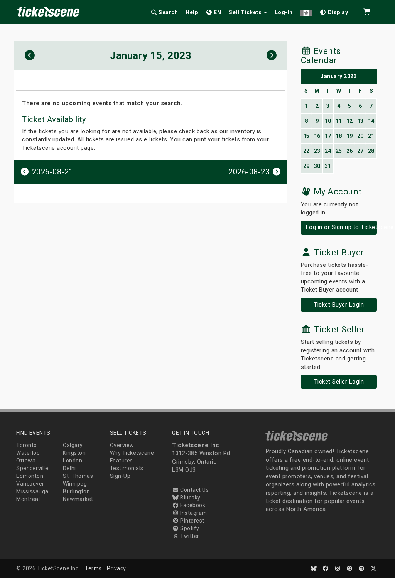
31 (328, 166)
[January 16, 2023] (271, 55)
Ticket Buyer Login (339, 304)
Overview (122, 445)
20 (360, 136)
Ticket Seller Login (339, 381)
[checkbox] (334, 11)
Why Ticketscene (132, 453)
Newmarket (78, 499)
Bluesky (190, 497)
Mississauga (32, 491)
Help (192, 12)
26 (349, 151)
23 (317, 151)
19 (349, 136)
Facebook (192, 505)
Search (167, 12)
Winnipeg (75, 484)
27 (360, 151)
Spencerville (32, 468)
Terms (93, 568)
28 (371, 151)
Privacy (116, 568)
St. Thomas (78, 476)
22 (306, 151)
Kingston (74, 453)
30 (317, 166)
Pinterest (191, 521)
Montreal (28, 499)
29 (306, 166)
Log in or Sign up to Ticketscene (341, 227)
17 (328, 136)
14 (371, 121)
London (72, 460)
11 (339, 121)
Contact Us (194, 490)
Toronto (26, 445)
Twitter (189, 536)
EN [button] (217, 12)
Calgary (73, 445)
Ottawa (25, 460)
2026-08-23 (250, 172)
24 (328, 151)
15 (306, 136)
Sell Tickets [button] (246, 12)
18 (339, 136)
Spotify (189, 528)
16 (317, 136)
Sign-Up (120, 476)
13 (360, 121)
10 (328, 121)
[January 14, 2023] (30, 55)
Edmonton (29, 476)
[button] (306, 11)
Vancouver (30, 484)
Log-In (284, 12)
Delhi (69, 468)
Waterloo (28, 453)
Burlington (76, 491)
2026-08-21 (51, 172)
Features (121, 460)
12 (349, 121)
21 (371, 136)
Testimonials (126, 468)
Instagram (193, 513)
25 (339, 151)
